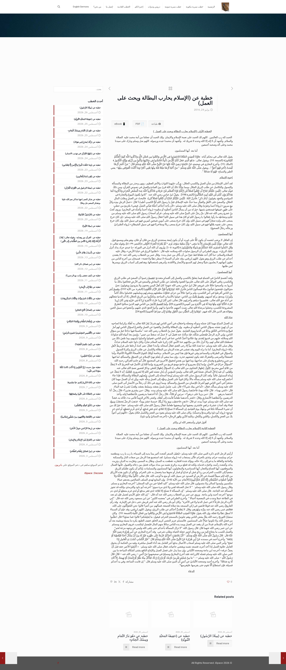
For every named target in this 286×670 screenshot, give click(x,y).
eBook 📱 (120, 123)
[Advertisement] (143, 59)
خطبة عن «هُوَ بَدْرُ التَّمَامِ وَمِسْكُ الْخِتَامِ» (133, 637)
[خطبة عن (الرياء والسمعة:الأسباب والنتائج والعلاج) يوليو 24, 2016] (8, 658)
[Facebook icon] (58, 663)
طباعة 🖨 (156, 123)
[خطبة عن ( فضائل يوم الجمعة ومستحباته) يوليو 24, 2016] (277, 658)
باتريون (58, 464)
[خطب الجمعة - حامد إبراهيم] (225, 6)
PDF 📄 (140, 123)
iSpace (88, 473)
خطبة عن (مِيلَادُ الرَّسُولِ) (216, 636)
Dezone (98, 473)
